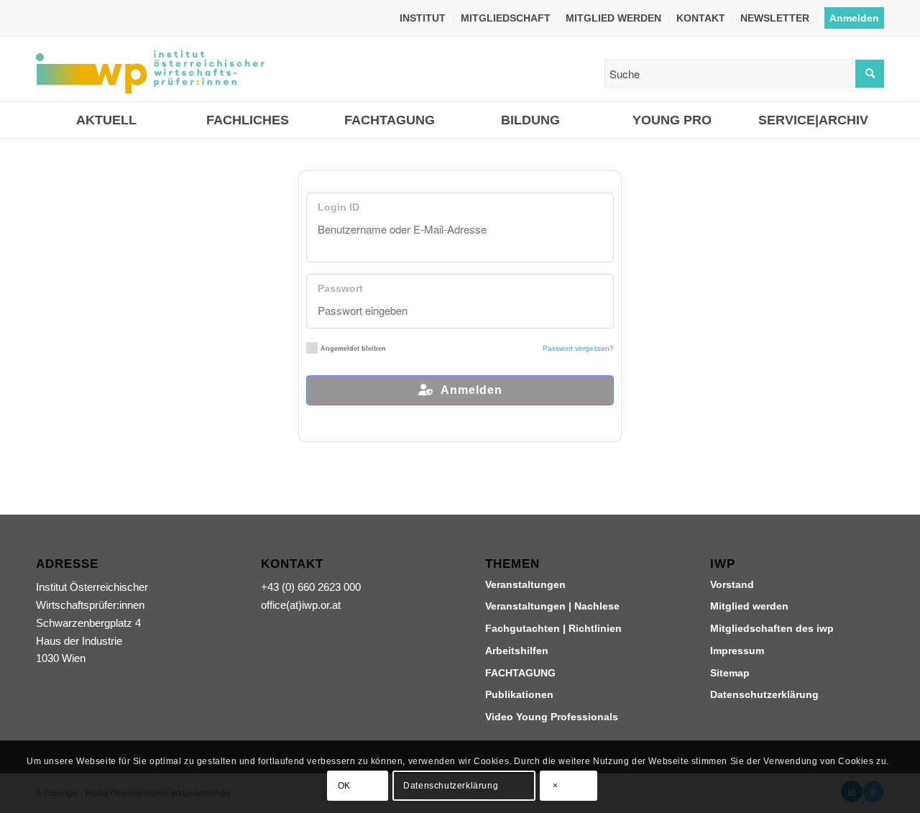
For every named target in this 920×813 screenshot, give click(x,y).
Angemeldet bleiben (353, 348)
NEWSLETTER (774, 18)
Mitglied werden (749, 606)
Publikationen (519, 694)
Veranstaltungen (525, 584)
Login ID (338, 207)
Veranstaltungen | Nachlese (552, 606)
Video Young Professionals (551, 716)
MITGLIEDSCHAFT (506, 18)
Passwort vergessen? (578, 348)
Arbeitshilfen (516, 650)
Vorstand (732, 584)
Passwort (340, 288)
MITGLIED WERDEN (613, 18)
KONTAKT (700, 18)
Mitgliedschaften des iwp (772, 628)
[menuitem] (423, 18)
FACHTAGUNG (520, 673)
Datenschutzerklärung (764, 694)
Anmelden (854, 18)
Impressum (737, 650)
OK (344, 786)
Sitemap (730, 673)
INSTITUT (423, 18)
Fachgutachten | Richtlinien (553, 628)
